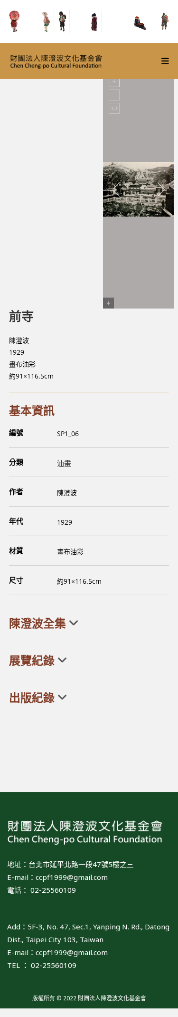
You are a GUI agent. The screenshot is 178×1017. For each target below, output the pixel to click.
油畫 (64, 463)
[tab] (89, 623)
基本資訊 (32, 410)
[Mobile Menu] (165, 61)
